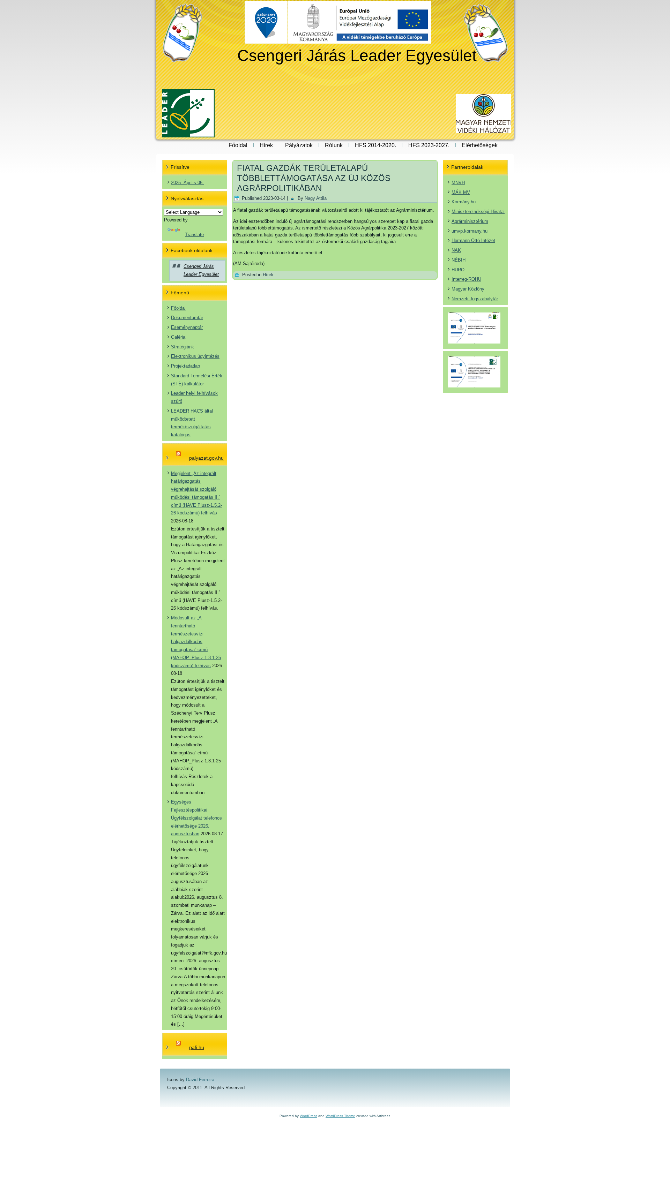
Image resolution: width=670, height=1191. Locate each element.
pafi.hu (196, 1047)
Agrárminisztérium (470, 221)
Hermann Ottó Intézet (473, 240)
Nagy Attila (316, 198)
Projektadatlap (185, 366)
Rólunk (334, 145)
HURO (458, 269)
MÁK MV (461, 192)
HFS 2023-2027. (428, 145)
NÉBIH (459, 260)
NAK (456, 250)
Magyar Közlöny (468, 289)
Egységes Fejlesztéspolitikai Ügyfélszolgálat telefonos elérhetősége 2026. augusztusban (196, 817)
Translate (194, 234)
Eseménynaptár (187, 327)
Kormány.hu (464, 201)
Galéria (178, 337)
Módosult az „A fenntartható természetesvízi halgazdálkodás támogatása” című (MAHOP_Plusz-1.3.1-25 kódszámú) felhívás (196, 641)
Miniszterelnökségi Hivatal (478, 211)
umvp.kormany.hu (469, 231)
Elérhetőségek (480, 145)
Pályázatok (299, 145)
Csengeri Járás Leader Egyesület (357, 55)
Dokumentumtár (187, 317)
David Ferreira (200, 1079)
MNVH (458, 182)
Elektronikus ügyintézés (195, 356)
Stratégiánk (182, 346)
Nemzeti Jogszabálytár (475, 298)
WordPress (308, 1116)
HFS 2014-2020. (375, 145)
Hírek (266, 145)
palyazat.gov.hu (206, 458)
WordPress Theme (340, 1116)
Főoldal (238, 145)
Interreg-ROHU (466, 279)
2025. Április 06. (187, 182)
